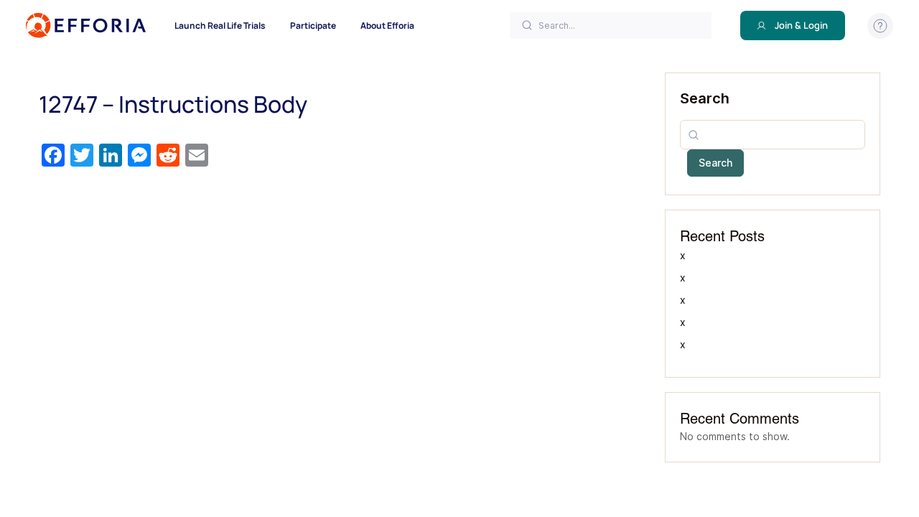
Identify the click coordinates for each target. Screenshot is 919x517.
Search (704, 98)
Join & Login (801, 25)
